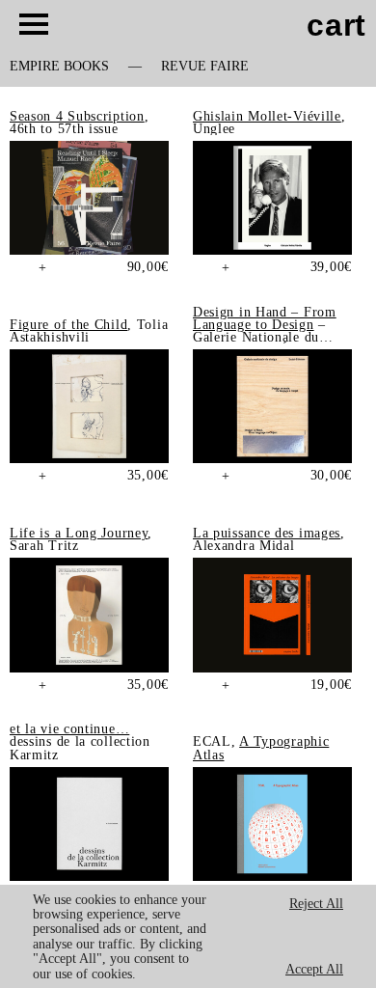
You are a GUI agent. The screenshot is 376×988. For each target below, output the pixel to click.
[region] (188, 936)
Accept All (314, 969)
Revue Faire (205, 66)
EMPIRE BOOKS (59, 66)
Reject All (316, 903)
